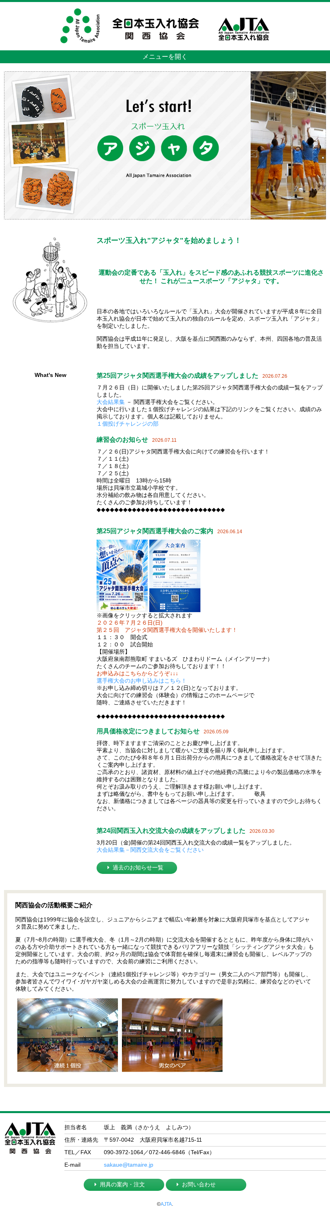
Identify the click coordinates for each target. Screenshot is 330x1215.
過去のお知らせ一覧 (138, 867)
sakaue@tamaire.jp (128, 1164)
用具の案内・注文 (122, 1184)
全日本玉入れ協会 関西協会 (165, 8)
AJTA (166, 1204)
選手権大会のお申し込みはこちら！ (142, 680)
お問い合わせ (199, 1184)
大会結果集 (111, 402)
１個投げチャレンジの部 (128, 423)
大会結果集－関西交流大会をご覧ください (150, 850)
